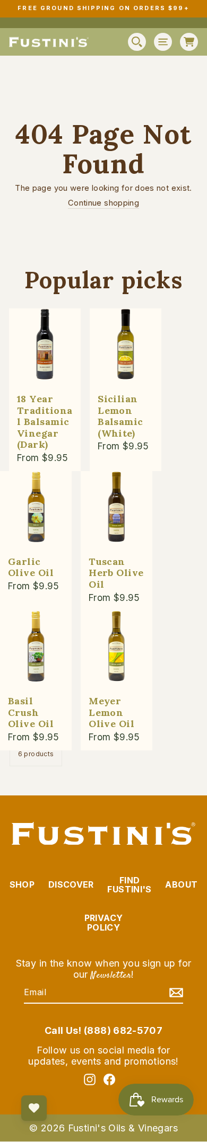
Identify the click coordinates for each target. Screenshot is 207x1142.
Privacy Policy (103, 923)
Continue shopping (103, 203)
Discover (71, 884)
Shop (22, 884)
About (181, 884)
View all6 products (36, 749)
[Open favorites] (34, 1108)
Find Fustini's (129, 885)
